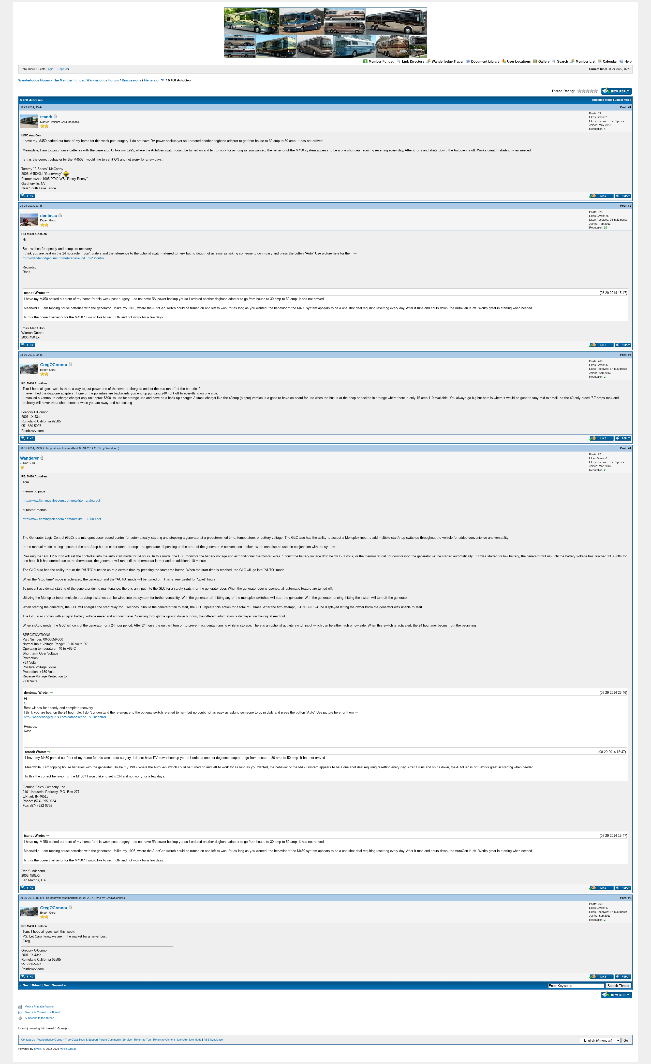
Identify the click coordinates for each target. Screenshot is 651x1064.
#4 (629, 448)
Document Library (485, 61)
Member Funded (381, 61)
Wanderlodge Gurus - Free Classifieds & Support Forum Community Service (84, 1039)
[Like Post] (601, 197)
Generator (152, 80)
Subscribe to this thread (39, 1017)
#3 (629, 354)
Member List (585, 61)
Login (50, 68)
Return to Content (164, 1039)
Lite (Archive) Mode (189, 1039)
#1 (629, 107)
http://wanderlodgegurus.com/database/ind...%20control (64, 258)
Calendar (610, 61)
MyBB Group (68, 1048)
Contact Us (28, 1039)
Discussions (131, 80)
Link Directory (413, 61)
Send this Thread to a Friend (42, 1012)
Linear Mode (623, 99)
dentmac (48, 216)
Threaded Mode (601, 99)
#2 (629, 205)
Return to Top (142, 1039)
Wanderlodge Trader (448, 61)
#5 (629, 897)
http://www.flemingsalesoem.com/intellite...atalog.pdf (61, 500)
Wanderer (111, 448)
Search (562, 61)
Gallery (544, 61)
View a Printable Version (39, 1006)
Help (628, 61)
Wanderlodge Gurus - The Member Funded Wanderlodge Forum (68, 80)
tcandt (46, 117)
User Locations (519, 61)
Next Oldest (32, 985)
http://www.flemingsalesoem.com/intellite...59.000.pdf (62, 519)
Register (62, 68)
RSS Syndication (214, 1039)
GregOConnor (53, 365)
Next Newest (53, 985)
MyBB (37, 1048)
